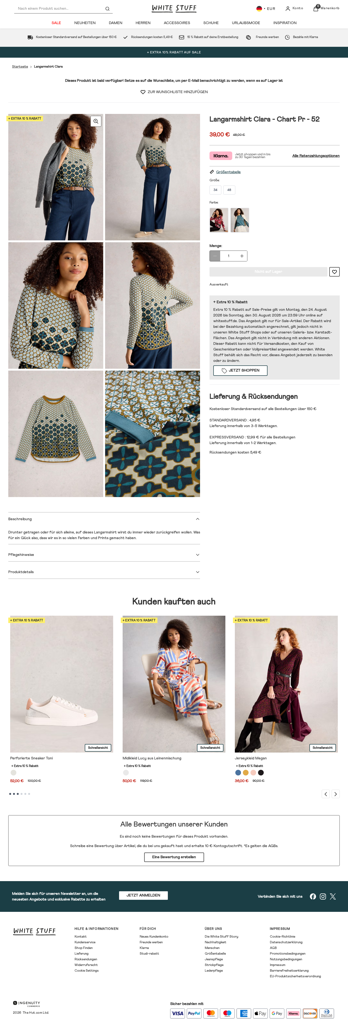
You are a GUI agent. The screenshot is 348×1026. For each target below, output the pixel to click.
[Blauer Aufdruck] (238, 772)
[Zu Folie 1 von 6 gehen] (10, 794)
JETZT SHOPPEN (244, 370)
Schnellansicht (98, 747)
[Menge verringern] (215, 256)
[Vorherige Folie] (326, 794)
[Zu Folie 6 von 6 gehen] (29, 794)
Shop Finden (84, 948)
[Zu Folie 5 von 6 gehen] (25, 794)
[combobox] (63, 8)
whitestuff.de (225, 321)
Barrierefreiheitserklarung (289, 970)
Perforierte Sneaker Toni (31, 758)
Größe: (215, 180)
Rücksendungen (86, 959)
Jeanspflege (214, 959)
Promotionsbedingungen (287, 953)
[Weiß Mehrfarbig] (13, 772)
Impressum (277, 965)
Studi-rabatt (149, 953)
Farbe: (214, 202)
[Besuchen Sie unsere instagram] (323, 896)
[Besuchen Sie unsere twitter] (333, 896)
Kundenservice (85, 942)
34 (215, 190)
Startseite (20, 66)
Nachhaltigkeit (215, 942)
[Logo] (174, 8)
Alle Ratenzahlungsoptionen (316, 156)
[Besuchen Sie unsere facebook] (313, 896)
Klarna (144, 948)
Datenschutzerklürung (286, 942)
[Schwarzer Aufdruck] (261, 772)
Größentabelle (215, 953)
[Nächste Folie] (336, 794)
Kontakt (81, 936)
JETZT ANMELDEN (143, 895)
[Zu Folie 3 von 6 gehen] (18, 794)
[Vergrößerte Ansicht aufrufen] (95, 121)
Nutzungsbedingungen (286, 959)
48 (229, 190)
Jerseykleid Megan (251, 758)
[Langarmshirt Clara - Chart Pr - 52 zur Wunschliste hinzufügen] (143, 92)
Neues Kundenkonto (154, 936)
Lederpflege (214, 970)
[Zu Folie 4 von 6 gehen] (21, 794)
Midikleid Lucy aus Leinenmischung (152, 758)
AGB (273, 948)
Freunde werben (151, 942)
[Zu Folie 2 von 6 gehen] (14, 794)
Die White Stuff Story (221, 936)
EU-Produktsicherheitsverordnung (295, 976)
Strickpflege (214, 965)
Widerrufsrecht (86, 965)
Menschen (212, 948)
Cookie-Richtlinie (282, 936)
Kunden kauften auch (174, 601)
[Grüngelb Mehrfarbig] (246, 772)
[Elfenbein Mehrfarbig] (126, 772)
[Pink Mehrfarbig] (253, 772)
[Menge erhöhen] (242, 256)
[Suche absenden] (107, 8)
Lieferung (82, 953)
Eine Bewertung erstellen (174, 857)
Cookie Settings (87, 970)
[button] (275, 172)
